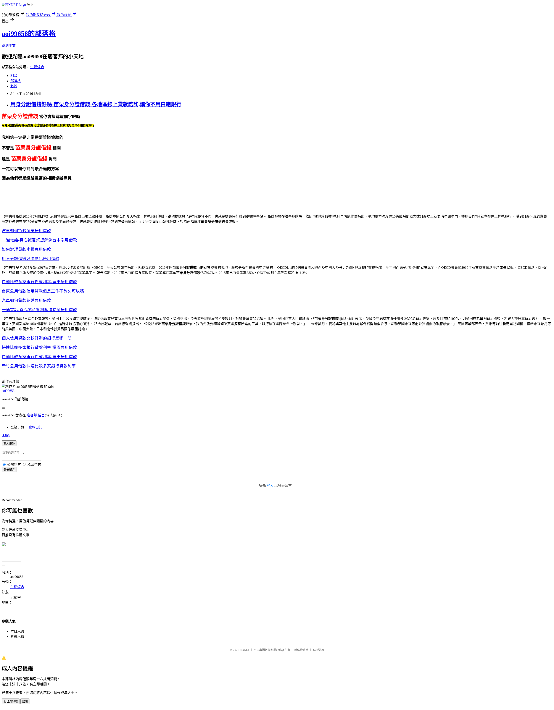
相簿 (13, 76)
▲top (6, 435)
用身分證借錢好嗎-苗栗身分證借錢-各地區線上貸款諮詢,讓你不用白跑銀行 (95, 104)
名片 (13, 86)
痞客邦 (32, 415)
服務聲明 (318, 650)
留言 (41, 415)
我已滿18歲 (10, 701)
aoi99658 (8, 391)
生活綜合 (37, 67)
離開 (25, 701)
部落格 (15, 81)
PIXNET (245, 650)
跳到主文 (9, 45)
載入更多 (9, 443)
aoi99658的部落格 (29, 33)
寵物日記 (35, 427)
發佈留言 (9, 469)
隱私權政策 (301, 650)
